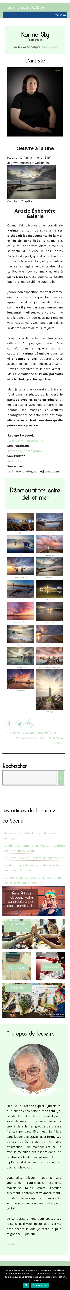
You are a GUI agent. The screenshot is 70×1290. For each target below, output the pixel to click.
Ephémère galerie (49, 46)
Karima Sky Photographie (25, 441)
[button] (58, 15)
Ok (26, 1285)
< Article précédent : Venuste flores (32, 732)
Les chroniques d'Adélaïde (25, 7)
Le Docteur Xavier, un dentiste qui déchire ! (34, 858)
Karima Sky (15, 461)
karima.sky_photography (24, 451)
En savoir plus (39, 1285)
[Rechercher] (61, 778)
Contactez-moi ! (17, 1244)
